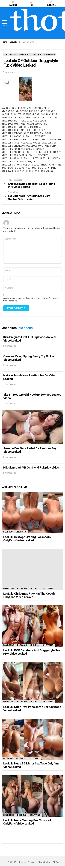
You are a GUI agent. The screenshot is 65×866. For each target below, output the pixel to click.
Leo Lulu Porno (37, 124)
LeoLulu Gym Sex (35, 136)
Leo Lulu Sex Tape (14, 130)
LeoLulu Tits (30, 158)
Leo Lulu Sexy (36, 130)
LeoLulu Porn (11, 149)
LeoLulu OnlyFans (14, 146)
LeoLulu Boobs (12, 136)
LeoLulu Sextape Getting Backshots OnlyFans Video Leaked (26, 538)
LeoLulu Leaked (30, 139)
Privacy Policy (44, 862)
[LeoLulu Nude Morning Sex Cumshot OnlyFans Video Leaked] (32, 796)
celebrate (48, 111)
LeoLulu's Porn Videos (17, 164)
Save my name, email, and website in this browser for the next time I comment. (31, 299)
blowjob (8, 111)
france (7, 117)
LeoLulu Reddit (34, 152)
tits (30, 171)
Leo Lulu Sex (33, 127)
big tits (48, 108)
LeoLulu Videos (50, 158)
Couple (7, 114)
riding (52, 168)
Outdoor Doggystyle (16, 168)
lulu (36, 164)
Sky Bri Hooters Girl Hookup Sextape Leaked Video (32, 396)
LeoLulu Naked (52, 139)
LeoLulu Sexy (11, 158)
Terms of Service (26, 862)
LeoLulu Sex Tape (14, 155)
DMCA (56, 862)
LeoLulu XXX (10, 161)
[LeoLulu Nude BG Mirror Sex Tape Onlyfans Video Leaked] (32, 739)
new (44, 164)
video (39, 171)
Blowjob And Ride (28, 111)
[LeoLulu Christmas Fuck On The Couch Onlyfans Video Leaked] (32, 569)
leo (44, 117)
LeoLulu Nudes (31, 142)
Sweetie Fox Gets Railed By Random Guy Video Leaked (29, 450)
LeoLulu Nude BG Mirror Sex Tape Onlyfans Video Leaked (31, 765)
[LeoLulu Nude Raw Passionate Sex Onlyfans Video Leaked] (32, 682)
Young (49, 171)
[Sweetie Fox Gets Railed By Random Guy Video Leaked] (32, 427)
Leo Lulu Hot (11, 120)
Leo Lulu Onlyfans (14, 124)
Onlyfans (21, 532)
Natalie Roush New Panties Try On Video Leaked (29, 377)
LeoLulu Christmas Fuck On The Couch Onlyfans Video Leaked (29, 595)
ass (5, 108)
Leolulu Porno (12, 152)
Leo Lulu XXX (33, 133)
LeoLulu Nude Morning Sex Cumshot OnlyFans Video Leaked (27, 821)
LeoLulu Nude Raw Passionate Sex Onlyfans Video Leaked (32, 708)
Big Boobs (35, 108)
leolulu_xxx (29, 161)
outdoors (39, 168)
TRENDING (50, 5)
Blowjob (22, 588)
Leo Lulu (54, 117)
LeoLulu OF (50, 142)
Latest (13, 5)
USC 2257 (11, 862)
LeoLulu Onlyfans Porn (42, 146)
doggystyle (50, 114)
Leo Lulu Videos (12, 133)
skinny (21, 171)
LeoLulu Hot (10, 139)
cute (18, 114)
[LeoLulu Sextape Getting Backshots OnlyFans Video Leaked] (32, 512)
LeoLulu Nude (11, 142)
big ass (21, 108)
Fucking (19, 117)
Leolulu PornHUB (33, 149)
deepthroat (31, 114)
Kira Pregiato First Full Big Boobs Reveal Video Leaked (29, 338)
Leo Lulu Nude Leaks (34, 120)
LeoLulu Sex (53, 152)
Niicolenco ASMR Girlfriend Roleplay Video (31, 467)
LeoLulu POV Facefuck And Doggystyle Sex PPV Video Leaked (31, 651)
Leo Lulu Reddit (12, 127)
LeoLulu (49, 133)
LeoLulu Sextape (38, 155)
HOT (31, 5)
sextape (8, 171)
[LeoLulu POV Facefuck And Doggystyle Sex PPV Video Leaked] (32, 626)
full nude (33, 117)
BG (12, 108)
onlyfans (55, 164)
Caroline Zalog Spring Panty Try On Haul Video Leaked (29, 357)
